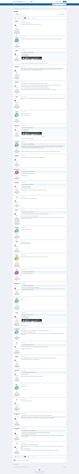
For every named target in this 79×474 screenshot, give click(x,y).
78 (17, 319)
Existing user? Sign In (58, 1)
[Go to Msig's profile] (14, 14)
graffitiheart (16, 155)
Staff (16, 6)
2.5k (17, 28)
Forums (14, 6)
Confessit (31, 344)
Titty (17, 269)
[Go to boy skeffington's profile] (17, 332)
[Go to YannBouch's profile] (17, 69)
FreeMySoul (16, 141)
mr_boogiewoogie (17, 284)
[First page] (13, 18)
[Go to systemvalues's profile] (17, 128)
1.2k (17, 103)
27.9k (17, 234)
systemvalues (16, 125)
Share (58, 14)
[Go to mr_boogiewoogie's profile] (17, 287)
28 (17, 262)
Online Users (20, 6)
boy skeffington (32, 430)
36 (20, 456)
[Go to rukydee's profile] (17, 258)
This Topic (62, 4)
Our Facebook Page (26, 6)
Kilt (16, 196)
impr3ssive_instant (17, 414)
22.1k (17, 176)
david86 (16, 21)
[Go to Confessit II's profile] (17, 85)
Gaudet (16, 37)
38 (23, 456)
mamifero (16, 111)
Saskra (16, 384)
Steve (17, 96)
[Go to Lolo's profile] (17, 345)
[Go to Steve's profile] (17, 99)
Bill (16, 399)
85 (17, 305)
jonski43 (16, 356)
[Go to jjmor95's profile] (17, 213)
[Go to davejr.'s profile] (17, 315)
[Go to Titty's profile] (17, 272)
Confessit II (17, 182)
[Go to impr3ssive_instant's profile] (17, 418)
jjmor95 (16, 209)
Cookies (43, 471)
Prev (15, 456)
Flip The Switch (16, 169)
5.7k (17, 248)
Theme (36, 471)
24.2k (17, 189)
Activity (18, 4)
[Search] (65, 4)
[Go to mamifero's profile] (17, 115)
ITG (16, 443)
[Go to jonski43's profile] (17, 359)
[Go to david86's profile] (17, 24)
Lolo (16, 342)
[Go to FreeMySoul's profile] (17, 145)
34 (17, 456)
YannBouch (17, 66)
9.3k (17, 406)
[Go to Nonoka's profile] (17, 53)
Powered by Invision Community (39, 472)
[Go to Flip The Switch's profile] (17, 172)
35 (18, 456)
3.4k (17, 73)
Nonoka (16, 50)
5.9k (17, 57)
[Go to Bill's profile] (17, 402)
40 (26, 456)
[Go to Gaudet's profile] (17, 40)
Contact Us (39, 471)
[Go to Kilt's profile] (17, 200)
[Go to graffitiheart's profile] (17, 158)
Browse (14, 4)
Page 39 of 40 (34, 456)
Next (28, 456)
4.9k (17, 363)
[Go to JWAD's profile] (17, 244)
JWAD (17, 241)
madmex (31, 52)
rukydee (16, 255)
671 (17, 291)
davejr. (16, 312)
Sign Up (65, 1)
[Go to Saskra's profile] (17, 301)
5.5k (17, 132)
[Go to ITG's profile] (17, 446)
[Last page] (30, 18)
